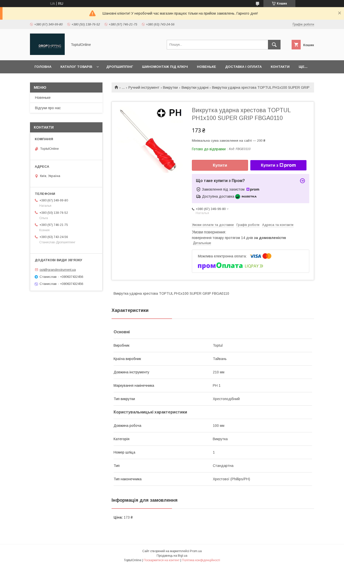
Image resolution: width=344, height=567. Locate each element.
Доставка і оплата (243, 67)
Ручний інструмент (143, 87)
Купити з (269, 165)
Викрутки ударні (195, 87)
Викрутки (170, 87)
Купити (220, 165)
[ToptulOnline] (47, 54)
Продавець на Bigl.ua (172, 555)
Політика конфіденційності (201, 560)
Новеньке (206, 67)
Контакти (280, 67)
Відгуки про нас (48, 108)
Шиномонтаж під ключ (165, 67)
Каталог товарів (76, 67)
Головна (43, 67)
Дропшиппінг (119, 67)
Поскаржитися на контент (162, 560)
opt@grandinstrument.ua (58, 270)
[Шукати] (274, 44)
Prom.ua (196, 551)
